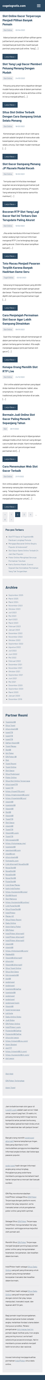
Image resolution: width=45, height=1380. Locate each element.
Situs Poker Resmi (13, 919)
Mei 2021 (12, 682)
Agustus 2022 (14, 647)
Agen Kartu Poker (13, 926)
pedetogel (10, 982)
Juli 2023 (12, 612)
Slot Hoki (9, 1073)
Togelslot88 (11, 722)
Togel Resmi (11, 763)
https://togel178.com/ (15, 791)
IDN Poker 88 (11, 756)
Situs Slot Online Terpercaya (18, 781)
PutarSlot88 (11, 881)
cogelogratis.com (14, 5)
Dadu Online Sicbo (13, 1016)
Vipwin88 (9, 808)
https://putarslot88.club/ (17, 892)
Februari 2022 (14, 661)
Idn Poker (10, 753)
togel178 (9, 732)
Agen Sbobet (11, 1044)
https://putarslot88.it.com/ (17, 1055)
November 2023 (15, 605)
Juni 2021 (12, 678)
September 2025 (15, 595)
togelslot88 (11, 805)
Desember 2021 (15, 664)
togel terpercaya (13, 1010)
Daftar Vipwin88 (12, 743)
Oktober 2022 (14, 640)
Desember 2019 (15, 699)
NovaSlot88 (11, 871)
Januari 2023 (14, 630)
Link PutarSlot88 (13, 906)
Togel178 (9, 819)
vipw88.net (10, 853)
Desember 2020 (15, 685)
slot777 (9, 1048)
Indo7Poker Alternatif (15, 933)
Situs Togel (10, 725)
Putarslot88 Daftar (14, 1030)
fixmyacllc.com (12, 860)
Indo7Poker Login (13, 1027)
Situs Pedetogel (13, 774)
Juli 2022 (12, 650)
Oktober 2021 (14, 671)
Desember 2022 (15, 633)
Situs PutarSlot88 (13, 909)
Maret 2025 (13, 598)
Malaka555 (10, 954)
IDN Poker (10, 930)
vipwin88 (9, 801)
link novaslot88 (12, 840)
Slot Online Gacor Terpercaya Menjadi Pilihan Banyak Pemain (21, 20)
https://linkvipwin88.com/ (17, 951)
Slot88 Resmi (11, 895)
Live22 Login (11, 1110)
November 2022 (15, 637)
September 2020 (15, 689)
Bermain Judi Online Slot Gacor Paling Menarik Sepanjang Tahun (18, 419)
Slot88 (8, 749)
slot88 (8, 978)
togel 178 (9, 788)
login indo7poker (13, 888)
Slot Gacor (10, 770)
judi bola (9, 1013)
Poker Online (11, 777)
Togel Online (8, 277)
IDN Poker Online (13, 1023)
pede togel (10, 1165)
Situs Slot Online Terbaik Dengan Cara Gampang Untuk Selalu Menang (21, 116)
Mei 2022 (12, 657)
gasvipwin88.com (13, 850)
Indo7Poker (10, 912)
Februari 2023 (14, 626)
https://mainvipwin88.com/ (17, 795)
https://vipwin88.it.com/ (16, 1051)
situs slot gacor (12, 1037)
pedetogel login (12, 1003)
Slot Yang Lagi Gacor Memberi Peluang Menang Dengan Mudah (22, 68)
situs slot (10, 961)
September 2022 (15, 643)
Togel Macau (11, 746)
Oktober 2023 (14, 609)
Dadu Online (11, 923)
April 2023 (12, 619)
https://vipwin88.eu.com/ (17, 1041)
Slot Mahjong (11, 899)
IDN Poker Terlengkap (15, 1080)
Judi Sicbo (10, 1020)
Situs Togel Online (13, 968)
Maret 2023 (13, 623)
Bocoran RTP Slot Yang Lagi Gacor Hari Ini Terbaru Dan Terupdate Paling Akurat (20, 216)
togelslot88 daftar (13, 989)
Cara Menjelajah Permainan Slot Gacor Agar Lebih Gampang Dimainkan (20, 319)
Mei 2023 (12, 616)
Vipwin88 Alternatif (14, 958)
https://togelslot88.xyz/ (16, 798)
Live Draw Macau (13, 885)
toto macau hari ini (25, 1329)
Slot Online (8, 30)
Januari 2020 (14, 695)
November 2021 (15, 668)
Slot (5, 429)
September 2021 (15, 675)
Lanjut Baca (9, 57)
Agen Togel (10, 1087)
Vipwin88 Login (12, 833)
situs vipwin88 (12, 729)
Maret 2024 (13, 602)
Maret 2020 (13, 692)
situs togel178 (12, 784)
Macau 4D (10, 916)
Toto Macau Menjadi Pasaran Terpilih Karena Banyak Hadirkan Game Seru (21, 267)
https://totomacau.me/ (16, 843)
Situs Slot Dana (12, 971)
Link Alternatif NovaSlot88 (17, 864)
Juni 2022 (12, 654)
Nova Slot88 (11, 867)
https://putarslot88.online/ (17, 902)
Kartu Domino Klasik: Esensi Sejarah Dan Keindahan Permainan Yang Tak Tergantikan (23, 567)
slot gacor (10, 1058)
